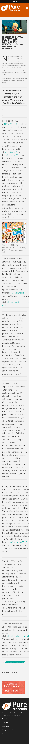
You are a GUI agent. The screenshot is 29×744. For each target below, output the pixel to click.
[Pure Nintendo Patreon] (13, 687)
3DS (23, 52)
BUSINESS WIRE (10, 124)
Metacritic (5, 718)
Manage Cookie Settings (8, 730)
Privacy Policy (6, 726)
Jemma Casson (7, 52)
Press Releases (10, 662)
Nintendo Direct (16, 292)
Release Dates (19, 662)
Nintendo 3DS (12, 155)
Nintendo (4, 53)
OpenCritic (5, 722)
